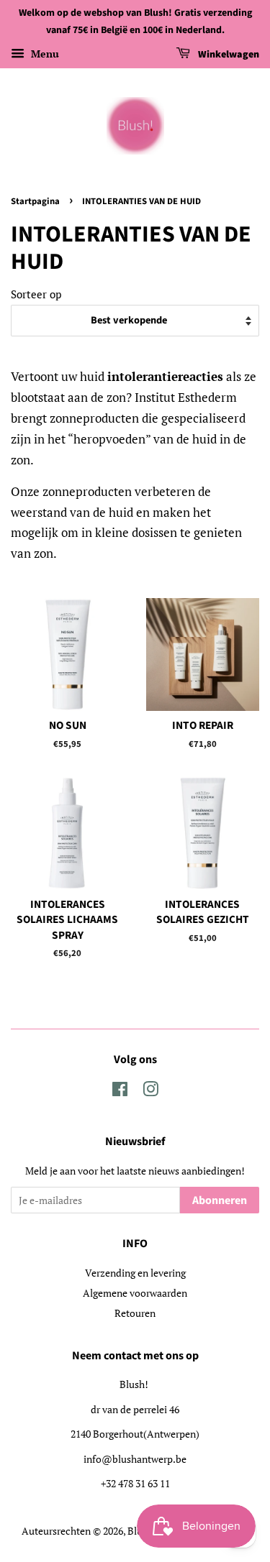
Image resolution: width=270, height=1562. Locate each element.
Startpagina (35, 201)
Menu (43, 53)
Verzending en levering (135, 1273)
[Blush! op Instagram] (150, 1091)
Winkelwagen (227, 54)
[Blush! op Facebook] (120, 1091)
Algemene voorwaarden (135, 1293)
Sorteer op (36, 294)
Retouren (135, 1313)
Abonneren (219, 1200)
